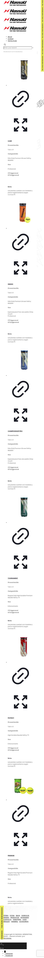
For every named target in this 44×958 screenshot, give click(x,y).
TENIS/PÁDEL (17, 920)
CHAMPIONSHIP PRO (15, 431)
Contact (10, 39)
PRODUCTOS (14, 918)
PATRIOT (11, 718)
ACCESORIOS (23, 922)
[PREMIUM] (20, 785)
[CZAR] (20, 70)
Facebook (9, 956)
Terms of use (12, 41)
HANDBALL (14, 922)
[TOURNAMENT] (20, 507)
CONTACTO (7, 920)
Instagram (9, 954)
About (10, 37)
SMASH (10, 284)
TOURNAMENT (13, 578)
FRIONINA (7, 938)
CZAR (10, 141)
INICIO (18, 916)
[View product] (20, 111)
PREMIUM (11, 856)
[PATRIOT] (20, 647)
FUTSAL (12, 916)
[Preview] (20, 137)
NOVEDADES (25, 918)
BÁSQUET (7, 922)
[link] (32, 48)
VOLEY (25, 920)
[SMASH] (20, 213)
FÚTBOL (6, 916)
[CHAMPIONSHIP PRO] (20, 360)
